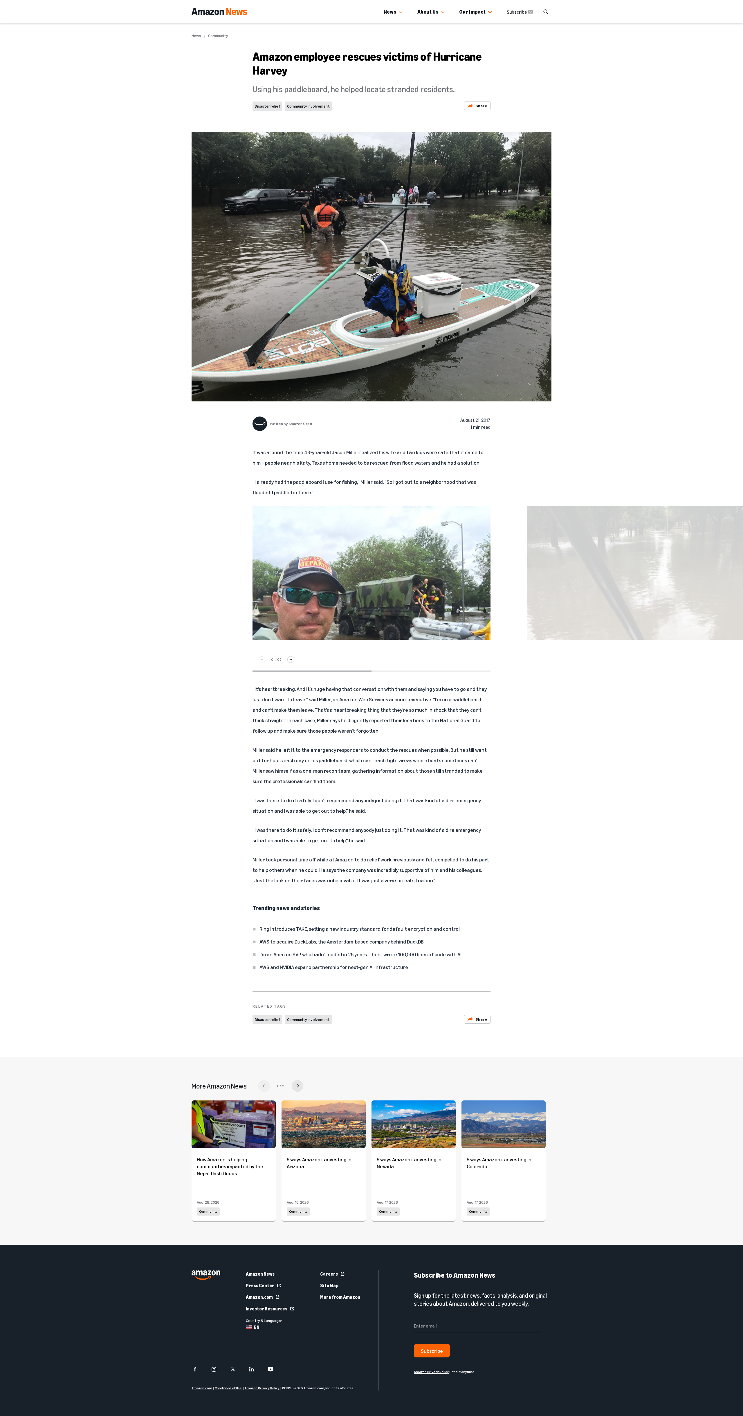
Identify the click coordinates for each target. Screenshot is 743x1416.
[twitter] (236, 1369)
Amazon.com (259, 1297)
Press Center (260, 1285)
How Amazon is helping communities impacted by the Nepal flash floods (230, 1166)
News (390, 11)
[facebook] (199, 1369)
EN (256, 1327)
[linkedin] (255, 1369)
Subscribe (517, 12)
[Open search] (545, 11)
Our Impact (472, 11)
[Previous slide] (261, 659)
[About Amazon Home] (206, 1275)
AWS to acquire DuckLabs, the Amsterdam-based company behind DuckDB (341, 941)
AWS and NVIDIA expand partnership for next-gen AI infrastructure (333, 967)
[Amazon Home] (219, 11)
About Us (427, 11)
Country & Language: (264, 1320)
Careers (329, 1274)
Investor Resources (266, 1309)
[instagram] (217, 1369)
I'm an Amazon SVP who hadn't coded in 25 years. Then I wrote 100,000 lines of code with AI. (360, 954)
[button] (400, 12)
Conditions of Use (228, 1388)
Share (481, 105)
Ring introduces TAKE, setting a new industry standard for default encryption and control (359, 929)
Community (218, 35)
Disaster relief (267, 106)
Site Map (329, 1285)
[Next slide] (290, 659)
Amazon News (260, 1274)
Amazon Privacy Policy (262, 1388)
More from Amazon (340, 1297)
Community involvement (308, 106)
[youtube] (274, 1369)
